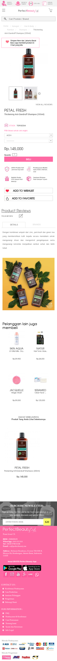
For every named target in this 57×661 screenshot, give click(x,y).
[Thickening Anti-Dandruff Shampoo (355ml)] (15, 93)
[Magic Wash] (16, 387)
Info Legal (9, 630)
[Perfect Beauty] (28, 12)
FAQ (7, 613)
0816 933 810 (13, 541)
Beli (28, 159)
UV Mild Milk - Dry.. (16, 351)
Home (5, 26)
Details (14, 224)
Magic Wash (16, 393)
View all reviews (44, 104)
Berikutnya (39, 93)
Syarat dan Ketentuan (14, 627)
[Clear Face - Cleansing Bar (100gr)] (40, 387)
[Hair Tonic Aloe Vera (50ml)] (40, 345)
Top (52, 648)
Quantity (7, 155)
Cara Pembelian (11, 592)
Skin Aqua (16, 349)
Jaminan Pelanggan (12, 595)
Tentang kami (10, 623)
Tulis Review (7, 216)
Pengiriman (9, 599)
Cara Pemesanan (11, 620)
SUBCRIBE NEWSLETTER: (27, 505)
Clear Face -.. (40, 393)
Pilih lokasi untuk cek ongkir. (16, 130)
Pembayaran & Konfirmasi (15, 616)
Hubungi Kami (11, 602)
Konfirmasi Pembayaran (14, 588)
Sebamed (40, 390)
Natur (40, 349)
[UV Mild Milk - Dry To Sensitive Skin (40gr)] (16, 345)
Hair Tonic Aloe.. (40, 351)
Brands (37, 224)
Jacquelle (17, 390)
